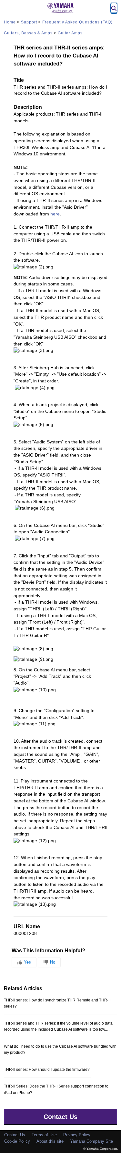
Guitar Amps (70, 33)
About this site (50, 1141)
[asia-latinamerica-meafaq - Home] (60, 8)
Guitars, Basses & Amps (28, 33)
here (55, 214)
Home (10, 22)
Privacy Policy (76, 1134)
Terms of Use (44, 1134)
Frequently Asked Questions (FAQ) (77, 22)
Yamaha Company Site (91, 1141)
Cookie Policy (17, 1141)
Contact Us (60, 1116)
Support (29, 22)
